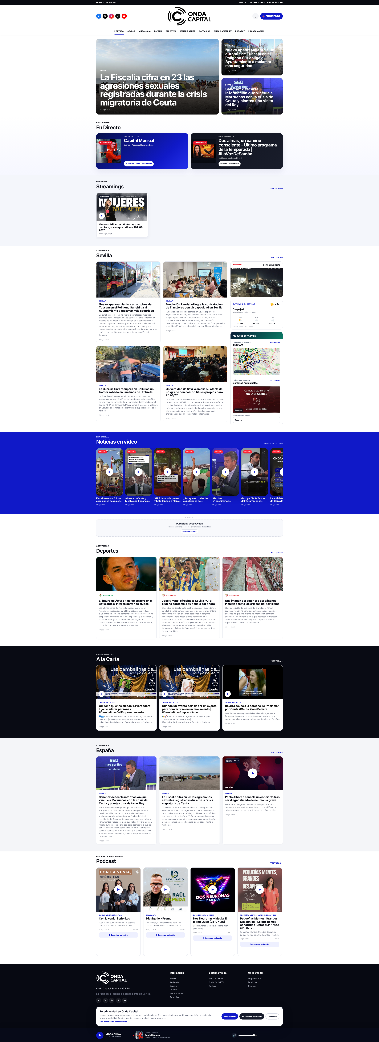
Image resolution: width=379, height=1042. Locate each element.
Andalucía (145, 31)
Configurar (272, 1016)
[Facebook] (98, 16)
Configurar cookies (189, 531)
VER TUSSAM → (275, 342)
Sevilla (131, 31)
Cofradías (204, 31)
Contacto (252, 986)
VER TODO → (277, 661)
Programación (256, 31)
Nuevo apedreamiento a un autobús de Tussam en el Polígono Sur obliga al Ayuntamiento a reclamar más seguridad (249, 58)
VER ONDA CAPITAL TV (229, 164)
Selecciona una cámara (241, 415)
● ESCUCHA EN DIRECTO (271, 2)
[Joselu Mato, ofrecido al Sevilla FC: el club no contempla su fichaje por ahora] (189, 574)
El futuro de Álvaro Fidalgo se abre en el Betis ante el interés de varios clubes (125, 602)
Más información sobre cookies (113, 1022)
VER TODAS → (276, 257)
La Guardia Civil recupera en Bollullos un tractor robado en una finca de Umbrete (126, 390)
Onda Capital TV (223, 31)
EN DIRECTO (272, 16)
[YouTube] (124, 16)
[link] (122, 215)
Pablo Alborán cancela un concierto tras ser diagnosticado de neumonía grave (252, 798)
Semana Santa (187, 31)
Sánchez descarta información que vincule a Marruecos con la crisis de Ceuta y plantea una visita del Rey (249, 97)
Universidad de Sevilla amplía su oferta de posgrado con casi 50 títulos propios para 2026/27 (194, 392)
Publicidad (252, 982)
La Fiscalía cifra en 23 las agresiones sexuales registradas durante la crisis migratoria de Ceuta (153, 90)
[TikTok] (117, 16)
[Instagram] (111, 16)
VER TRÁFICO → (275, 380)
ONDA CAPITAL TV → (273, 444)
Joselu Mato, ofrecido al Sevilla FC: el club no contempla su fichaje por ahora (188, 602)
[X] (105, 16)
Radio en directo (216, 978)
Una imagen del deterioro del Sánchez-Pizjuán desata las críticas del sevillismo (252, 602)
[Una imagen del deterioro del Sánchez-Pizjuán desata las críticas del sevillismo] (253, 574)
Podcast (240, 31)
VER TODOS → (276, 188)
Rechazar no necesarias (252, 1016)
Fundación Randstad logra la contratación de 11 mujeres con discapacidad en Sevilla (194, 306)
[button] (253, 773)
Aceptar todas (230, 1016)
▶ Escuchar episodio (118, 935)
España (158, 31)
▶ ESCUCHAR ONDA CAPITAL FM (139, 164)
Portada (119, 31)
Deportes (171, 31)
